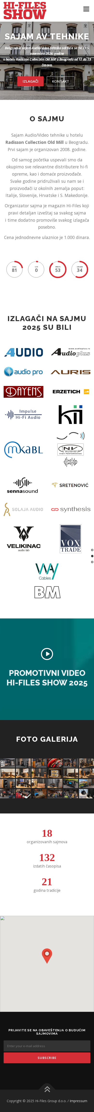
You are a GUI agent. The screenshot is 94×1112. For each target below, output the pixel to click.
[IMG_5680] (55, 793)
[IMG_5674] (23, 763)
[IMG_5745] (71, 763)
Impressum (78, 1101)
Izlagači (30, 81)
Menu (86, 9)
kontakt (60, 81)
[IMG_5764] (39, 793)
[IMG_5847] (39, 773)
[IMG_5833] (23, 773)
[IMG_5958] (71, 783)
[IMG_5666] (71, 793)
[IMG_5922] (55, 783)
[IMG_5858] (71, 773)
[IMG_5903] (39, 783)
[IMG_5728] (55, 763)
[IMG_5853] (55, 773)
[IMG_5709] (39, 763)
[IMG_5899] (23, 783)
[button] (47, 956)
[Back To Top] (47, 1089)
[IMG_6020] (23, 793)
